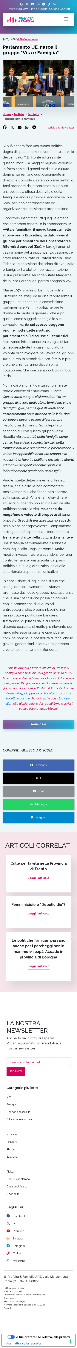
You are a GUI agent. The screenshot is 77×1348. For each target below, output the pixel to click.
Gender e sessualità (18, 1111)
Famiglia (33, 114)
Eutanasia (12, 1156)
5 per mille (13, 1193)
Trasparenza (10, 1298)
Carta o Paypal (16, 693)
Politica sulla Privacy (14, 1288)
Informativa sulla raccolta (23, 1343)
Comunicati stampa (18, 1179)
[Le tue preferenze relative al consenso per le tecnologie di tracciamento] (70, 1341)
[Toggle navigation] (66, 18)
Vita (9, 1097)
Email (41, 791)
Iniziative (12, 1134)
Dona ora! (38, 724)
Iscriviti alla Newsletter (60, 127)
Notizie (19, 114)
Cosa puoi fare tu (17, 1186)
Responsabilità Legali (14, 1301)
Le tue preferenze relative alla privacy (42, 1337)
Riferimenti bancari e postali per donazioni (25, 1294)
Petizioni (12, 1141)
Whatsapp (40, 804)
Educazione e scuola (19, 1119)
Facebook (41, 765)
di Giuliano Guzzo (27, 39)
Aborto (11, 1149)
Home (7, 114)
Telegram (41, 817)
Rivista (11, 9)
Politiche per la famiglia (19, 118)
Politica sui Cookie (13, 1291)
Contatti (65, 9)
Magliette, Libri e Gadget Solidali (37, 9)
